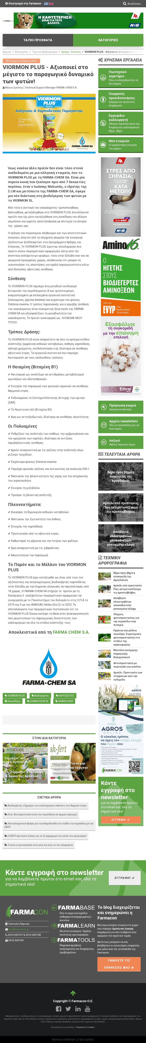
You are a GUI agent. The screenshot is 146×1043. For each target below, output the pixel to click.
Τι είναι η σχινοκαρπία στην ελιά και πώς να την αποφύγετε (40, 845)
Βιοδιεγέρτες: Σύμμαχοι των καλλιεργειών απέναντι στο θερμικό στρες (47, 805)
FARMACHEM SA (38, 701)
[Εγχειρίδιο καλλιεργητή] (120, 123)
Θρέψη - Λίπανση (71, 51)
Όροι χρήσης (86, 1039)
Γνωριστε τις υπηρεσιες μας (117, 964)
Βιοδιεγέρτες (41, 695)
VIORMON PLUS (16, 695)
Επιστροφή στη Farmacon (24, 3)
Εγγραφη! (119, 819)
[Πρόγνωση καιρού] (120, 407)
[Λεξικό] (120, 442)
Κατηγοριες (108, 40)
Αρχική (7, 51)
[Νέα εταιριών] (120, 144)
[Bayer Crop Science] (121, 355)
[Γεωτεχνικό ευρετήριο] (120, 77)
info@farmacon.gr (18, 929)
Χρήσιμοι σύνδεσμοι (63, 1039)
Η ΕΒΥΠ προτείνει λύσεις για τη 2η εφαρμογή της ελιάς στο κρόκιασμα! (47, 836)
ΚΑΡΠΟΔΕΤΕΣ (66, 695)
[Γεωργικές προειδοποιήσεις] (120, 99)
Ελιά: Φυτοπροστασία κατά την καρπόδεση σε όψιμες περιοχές (42, 814)
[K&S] (78, 20)
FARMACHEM (65, 701)
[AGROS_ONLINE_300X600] (120, 728)
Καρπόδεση (13, 701)
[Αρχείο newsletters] (120, 424)
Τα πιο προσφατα (37, 40)
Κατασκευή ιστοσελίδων (62, 1027)
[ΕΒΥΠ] (121, 276)
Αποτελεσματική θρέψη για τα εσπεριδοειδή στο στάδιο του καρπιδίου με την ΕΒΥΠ (49, 825)
